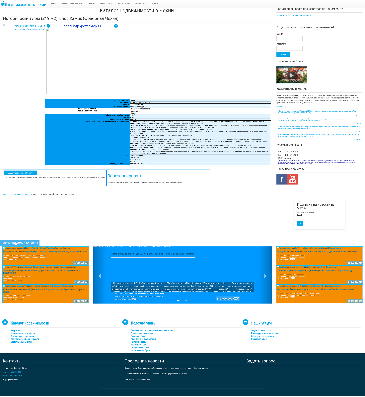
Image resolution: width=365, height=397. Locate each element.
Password (281, 43)
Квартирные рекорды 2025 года (137, 379)
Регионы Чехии (138, 336)
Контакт (154, 3)
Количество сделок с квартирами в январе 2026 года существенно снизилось (155, 373)
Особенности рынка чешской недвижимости (152, 330)
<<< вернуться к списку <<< (15, 194)
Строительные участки (21, 341)
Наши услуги (140, 3)
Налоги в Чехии (138, 344)
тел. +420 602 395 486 (12, 372)
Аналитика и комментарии (144, 339)
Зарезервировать (125, 175)
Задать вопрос (260, 361)
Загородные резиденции (23, 336)
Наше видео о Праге (140, 350)
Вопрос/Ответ (106, 3)
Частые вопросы (138, 341)
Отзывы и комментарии (262, 336)
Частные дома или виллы (23, 333)
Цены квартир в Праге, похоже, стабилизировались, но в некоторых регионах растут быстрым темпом (166, 368)
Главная (54, 3)
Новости (91, 3)
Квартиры (15, 330)
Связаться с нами (259, 339)
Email (279, 33)
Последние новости (144, 361)
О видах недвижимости (142, 333)
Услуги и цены (258, 330)
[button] (99, 275)
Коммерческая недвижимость (25, 339)
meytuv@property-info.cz (12, 375)
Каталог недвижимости (72, 3)
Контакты (12, 361)
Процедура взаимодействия (264, 333)
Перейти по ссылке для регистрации (293, 15)
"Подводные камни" (141, 347)
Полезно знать (123, 3)
